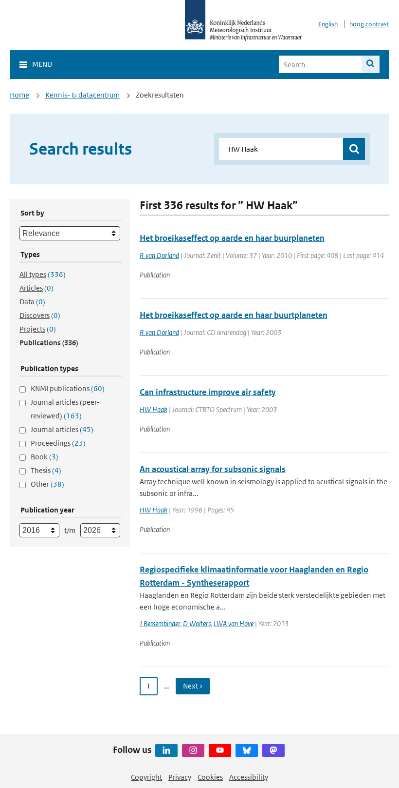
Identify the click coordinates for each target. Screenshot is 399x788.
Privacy (179, 777)
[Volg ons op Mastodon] (273, 750)
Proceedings (58, 443)
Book (44, 456)
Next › (192, 685)
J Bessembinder (160, 623)
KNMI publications (68, 388)
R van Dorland (159, 255)
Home (19, 94)
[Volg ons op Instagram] (193, 750)
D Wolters (197, 623)
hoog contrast (369, 24)
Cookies (210, 777)
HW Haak (153, 409)
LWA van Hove (234, 623)
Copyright (146, 777)
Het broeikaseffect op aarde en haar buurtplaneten (233, 315)
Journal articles (62, 429)
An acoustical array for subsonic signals (213, 469)
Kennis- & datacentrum (82, 94)
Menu (42, 64)
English (328, 24)
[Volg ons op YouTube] (220, 750)
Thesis (46, 470)
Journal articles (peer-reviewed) (65, 408)
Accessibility (248, 777)
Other (47, 484)
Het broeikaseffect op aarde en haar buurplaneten (232, 238)
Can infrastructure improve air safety (208, 392)
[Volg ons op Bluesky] (247, 750)
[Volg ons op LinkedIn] (166, 750)
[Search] (371, 64)
